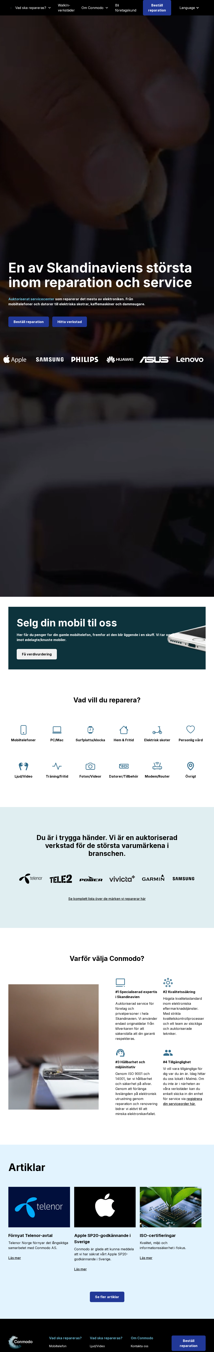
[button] (33, 8)
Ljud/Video (97, 1346)
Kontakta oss (139, 1346)
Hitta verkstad (69, 322)
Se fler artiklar (107, 1297)
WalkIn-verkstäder (66, 7)
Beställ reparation (157, 7)
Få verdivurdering (37, 654)
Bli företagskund (125, 7)
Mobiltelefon (57, 1346)
